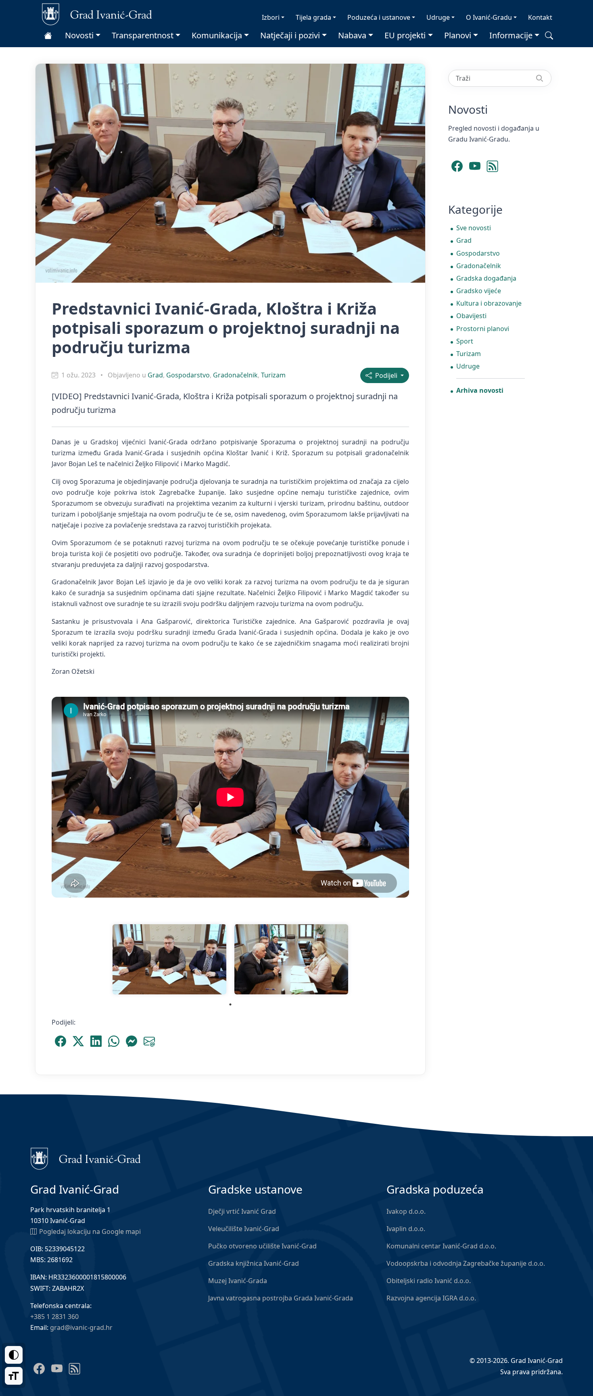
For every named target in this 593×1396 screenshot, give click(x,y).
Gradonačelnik (235, 375)
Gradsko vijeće (478, 290)
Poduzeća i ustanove (378, 17)
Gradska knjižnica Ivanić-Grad (253, 1263)
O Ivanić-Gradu (489, 17)
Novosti (79, 35)
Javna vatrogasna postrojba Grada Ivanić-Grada (280, 1298)
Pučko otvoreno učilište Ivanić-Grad (262, 1246)
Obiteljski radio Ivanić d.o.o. (428, 1280)
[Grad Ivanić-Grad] (97, 13)
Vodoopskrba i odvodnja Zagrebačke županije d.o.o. (465, 1263)
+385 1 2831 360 (54, 1316)
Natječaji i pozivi (290, 35)
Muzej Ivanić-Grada (237, 1280)
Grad (155, 375)
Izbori (271, 17)
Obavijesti (471, 315)
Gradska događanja (486, 278)
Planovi (457, 35)
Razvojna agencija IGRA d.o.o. (431, 1298)
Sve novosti (473, 227)
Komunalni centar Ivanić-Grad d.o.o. (441, 1246)
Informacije (510, 35)
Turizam (273, 375)
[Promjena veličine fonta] (14, 1376)
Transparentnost (142, 35)
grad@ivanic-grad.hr (81, 1327)
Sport (464, 341)
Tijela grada (313, 17)
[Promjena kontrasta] (14, 1355)
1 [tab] (230, 1004)
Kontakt (540, 17)
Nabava (352, 35)
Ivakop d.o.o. (406, 1211)
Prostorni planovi (482, 328)
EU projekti (405, 35)
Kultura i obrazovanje (489, 303)
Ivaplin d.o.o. (405, 1228)
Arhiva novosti (479, 390)
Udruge (438, 17)
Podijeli (385, 375)
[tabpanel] (169, 959)
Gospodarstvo (188, 375)
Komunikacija (217, 35)
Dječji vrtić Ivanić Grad (242, 1211)
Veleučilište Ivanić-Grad (243, 1228)
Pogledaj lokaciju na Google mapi (90, 1231)
